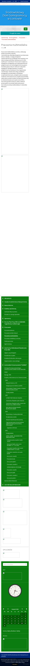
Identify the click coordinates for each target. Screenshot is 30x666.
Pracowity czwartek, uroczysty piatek (14, 452)
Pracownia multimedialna (11, 336)
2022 (6, 430)
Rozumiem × (15, 664)
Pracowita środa (11, 459)
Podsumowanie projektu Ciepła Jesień (14, 440)
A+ (13, 1)
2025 (6, 395)
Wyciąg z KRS (7, 375)
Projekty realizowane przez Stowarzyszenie (15, 377)
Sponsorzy (7, 318)
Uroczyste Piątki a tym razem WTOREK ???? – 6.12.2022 (14, 444)
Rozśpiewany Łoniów (11, 417)
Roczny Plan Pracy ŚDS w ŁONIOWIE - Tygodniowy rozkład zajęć (15, 323)
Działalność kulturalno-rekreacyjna (12, 358)
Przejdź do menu (15, 33)
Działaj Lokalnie (10, 392)
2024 (6, 411)
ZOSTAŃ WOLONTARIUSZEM (12, 485)
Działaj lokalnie (9, 433)
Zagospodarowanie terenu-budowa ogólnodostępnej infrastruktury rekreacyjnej (15, 424)
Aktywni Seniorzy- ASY (11, 383)
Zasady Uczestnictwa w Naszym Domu (15, 302)
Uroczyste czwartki (12, 456)
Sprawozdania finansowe (10, 481)
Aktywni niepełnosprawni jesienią (14, 419)
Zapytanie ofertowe (12, 428)
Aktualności (7, 298)
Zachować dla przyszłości (10, 311)
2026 (6, 380)
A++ (16, 1)
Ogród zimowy (8, 344)
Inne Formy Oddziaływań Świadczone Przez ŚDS (15, 349)
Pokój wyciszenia (8, 341)
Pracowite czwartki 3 (12, 464)
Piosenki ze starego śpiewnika (12, 314)
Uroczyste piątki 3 (11, 461)
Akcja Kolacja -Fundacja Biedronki (14, 414)
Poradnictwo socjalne (9, 355)
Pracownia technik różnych (11, 333)
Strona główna (13, 37)
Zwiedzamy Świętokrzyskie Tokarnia (15, 400)
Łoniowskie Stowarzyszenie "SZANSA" (15, 365)
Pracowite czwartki (11, 470)
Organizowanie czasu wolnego (12, 361)
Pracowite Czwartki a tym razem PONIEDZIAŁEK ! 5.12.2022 (15, 448)
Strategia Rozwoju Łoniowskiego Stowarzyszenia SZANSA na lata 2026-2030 (14, 368)
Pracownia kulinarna (9, 330)
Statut (6, 372)
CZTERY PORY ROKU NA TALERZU (14, 398)
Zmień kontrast (24, 1)
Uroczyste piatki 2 (11, 478)
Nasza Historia (8, 305)
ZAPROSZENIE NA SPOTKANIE (14, 467)
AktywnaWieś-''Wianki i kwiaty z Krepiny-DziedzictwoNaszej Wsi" (16, 389)
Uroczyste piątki (11, 472)
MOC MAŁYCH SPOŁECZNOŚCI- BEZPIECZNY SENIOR (13, 408)
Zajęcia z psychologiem (10, 353)
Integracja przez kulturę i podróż (14, 385)
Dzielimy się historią (10, 308)
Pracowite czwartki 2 (12, 475)
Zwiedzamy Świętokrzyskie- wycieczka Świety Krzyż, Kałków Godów (16, 404)
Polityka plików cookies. (20, 662)
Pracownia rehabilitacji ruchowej (12, 338)
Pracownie (22, 37)
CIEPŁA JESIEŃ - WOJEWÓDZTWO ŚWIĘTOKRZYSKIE (14, 436)
